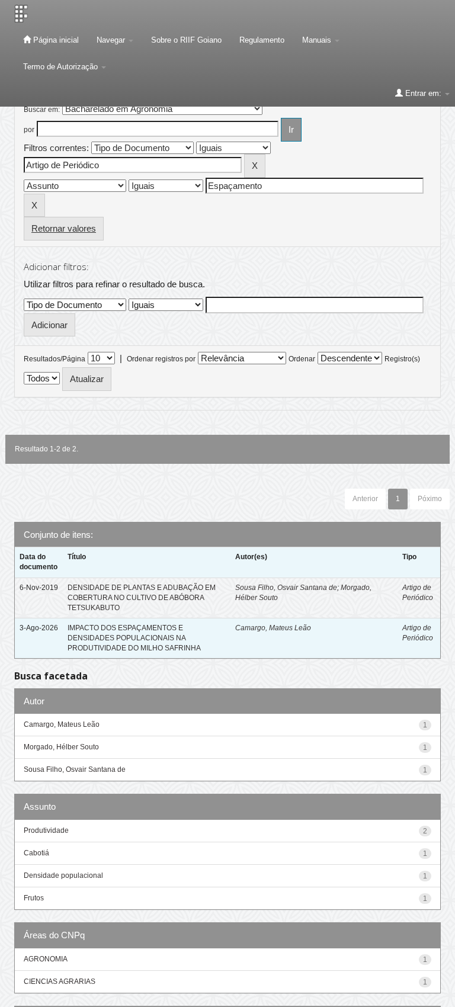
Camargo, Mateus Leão (273, 628)
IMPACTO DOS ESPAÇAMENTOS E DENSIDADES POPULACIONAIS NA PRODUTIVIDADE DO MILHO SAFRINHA (134, 638)
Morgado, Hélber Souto (61, 747)
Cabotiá (36, 853)
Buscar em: (42, 109)
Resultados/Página (54, 359)
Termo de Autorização (61, 66)
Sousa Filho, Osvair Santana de (286, 587)
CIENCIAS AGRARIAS (59, 981)
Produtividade (46, 830)
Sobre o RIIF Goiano (186, 40)
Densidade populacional (63, 875)
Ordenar (302, 359)
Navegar (112, 40)
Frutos (34, 898)
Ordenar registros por (161, 359)
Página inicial (55, 40)
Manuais (318, 40)
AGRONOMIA (46, 959)
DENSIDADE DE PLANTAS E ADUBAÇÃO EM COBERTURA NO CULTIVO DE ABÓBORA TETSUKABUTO (142, 597)
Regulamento (261, 40)
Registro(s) (402, 359)
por (29, 130)
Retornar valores (63, 228)
